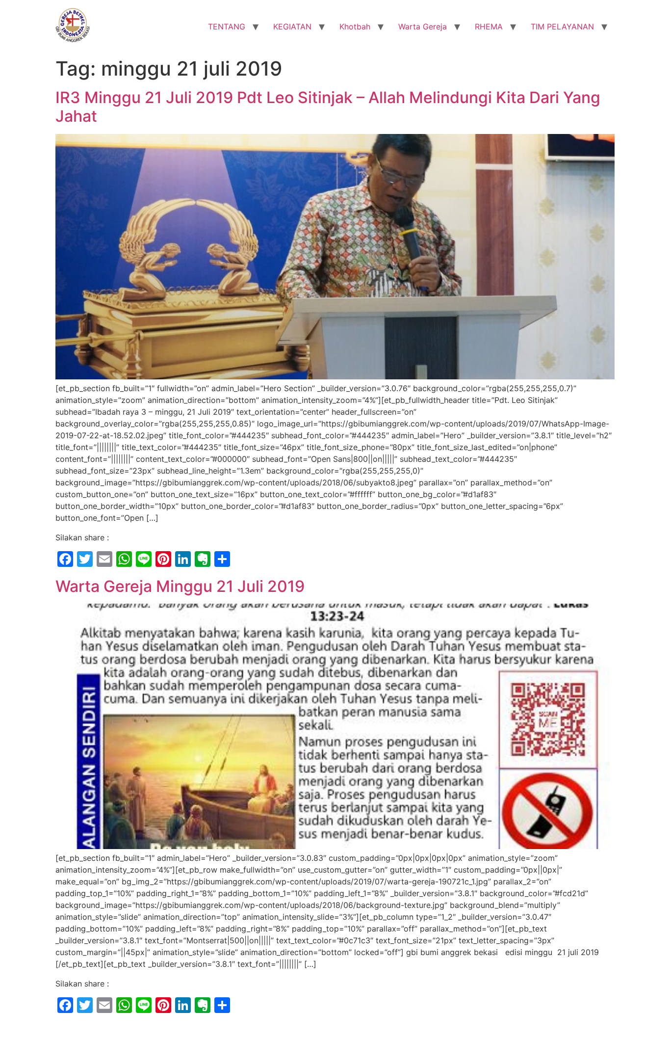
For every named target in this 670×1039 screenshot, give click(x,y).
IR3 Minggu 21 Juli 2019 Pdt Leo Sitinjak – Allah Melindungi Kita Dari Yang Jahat (327, 107)
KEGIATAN (292, 26)
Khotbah (354, 26)
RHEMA (489, 26)
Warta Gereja (422, 26)
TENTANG (226, 26)
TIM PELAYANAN (562, 26)
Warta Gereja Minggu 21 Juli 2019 (180, 586)
